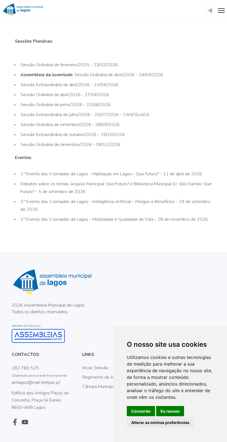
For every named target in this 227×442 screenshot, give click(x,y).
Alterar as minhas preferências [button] (160, 422)
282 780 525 (25, 368)
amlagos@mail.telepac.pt (36, 382)
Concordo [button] (141, 411)
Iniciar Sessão (95, 368)
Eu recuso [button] (170, 411)
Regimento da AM (99, 377)
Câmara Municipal (99, 387)
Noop (53, 319)
